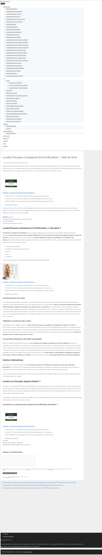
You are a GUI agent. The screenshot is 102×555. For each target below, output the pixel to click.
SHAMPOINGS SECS (11, 73)
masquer (10, 217)
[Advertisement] (9, 511)
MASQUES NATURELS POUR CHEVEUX (16, 113)
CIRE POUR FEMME (11, 100)
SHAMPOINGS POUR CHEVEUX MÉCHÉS (17, 60)
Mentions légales (8, 536)
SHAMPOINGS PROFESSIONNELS (15, 68)
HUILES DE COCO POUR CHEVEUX (18, 85)
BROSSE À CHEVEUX (11, 93)
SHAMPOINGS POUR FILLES (13, 63)
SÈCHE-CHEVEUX (11, 133)
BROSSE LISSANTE (11, 126)
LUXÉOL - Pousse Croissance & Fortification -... (19, 192)
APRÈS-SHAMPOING (11, 9)
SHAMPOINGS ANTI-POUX (13, 16)
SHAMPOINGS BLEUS (12, 27)
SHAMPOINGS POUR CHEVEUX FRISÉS (16, 52)
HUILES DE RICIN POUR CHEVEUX (18, 88)
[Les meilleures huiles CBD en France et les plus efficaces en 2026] (53, 485)
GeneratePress (28, 552)
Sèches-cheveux (8, 131)
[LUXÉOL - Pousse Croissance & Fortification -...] (11, 190)
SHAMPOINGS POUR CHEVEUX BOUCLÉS (17, 45)
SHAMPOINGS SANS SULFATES (14, 76)
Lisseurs (5, 124)
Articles (5, 146)
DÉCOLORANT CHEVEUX (12, 108)
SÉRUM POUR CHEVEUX (12, 116)
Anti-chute (6, 136)
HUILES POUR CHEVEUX (15, 82)
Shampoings (6, 7)
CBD (4, 143)
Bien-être (6, 138)
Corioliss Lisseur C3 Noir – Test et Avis (13, 442)
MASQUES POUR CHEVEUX (13, 121)
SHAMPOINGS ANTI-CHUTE (13, 14)
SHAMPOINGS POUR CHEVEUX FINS (16, 50)
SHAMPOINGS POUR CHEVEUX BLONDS (17, 42)
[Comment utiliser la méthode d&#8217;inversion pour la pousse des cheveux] (52, 488)
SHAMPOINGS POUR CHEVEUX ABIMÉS (17, 40)
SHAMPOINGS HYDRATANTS (13, 32)
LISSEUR (8, 128)
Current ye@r (7, 477)
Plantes (5, 141)
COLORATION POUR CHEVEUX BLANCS (16, 95)
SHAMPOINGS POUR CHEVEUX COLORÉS (17, 47)
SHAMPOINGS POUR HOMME (14, 65)
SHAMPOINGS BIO (11, 24)
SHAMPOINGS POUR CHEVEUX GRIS (16, 58)
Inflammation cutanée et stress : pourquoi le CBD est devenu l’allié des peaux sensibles (29, 482)
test (7, 440)
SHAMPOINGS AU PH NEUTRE (14, 21)
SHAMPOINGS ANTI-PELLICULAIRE (15, 19)
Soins (4, 78)
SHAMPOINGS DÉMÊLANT (13, 29)
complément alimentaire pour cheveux (42, 233)
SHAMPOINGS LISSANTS (12, 34)
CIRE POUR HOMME (11, 103)
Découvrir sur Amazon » (11, 204)
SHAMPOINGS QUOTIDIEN (13, 71)
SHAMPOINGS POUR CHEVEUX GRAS (16, 55)
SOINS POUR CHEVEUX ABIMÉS (14, 111)
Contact (5, 534)
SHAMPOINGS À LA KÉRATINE (14, 11)
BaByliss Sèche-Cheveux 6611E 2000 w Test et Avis (16, 444)
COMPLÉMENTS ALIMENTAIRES (14, 106)
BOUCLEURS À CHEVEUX (13, 98)
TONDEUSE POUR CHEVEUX (14, 119)
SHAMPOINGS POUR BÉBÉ (13, 37)
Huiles (7, 80)
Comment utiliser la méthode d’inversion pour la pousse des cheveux (24, 488)
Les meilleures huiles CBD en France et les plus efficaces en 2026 (23, 485)
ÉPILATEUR (9, 90)
